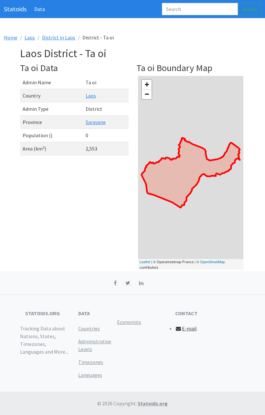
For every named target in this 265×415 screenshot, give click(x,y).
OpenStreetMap (212, 261)
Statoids (15, 9)
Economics (129, 322)
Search (249, 9)
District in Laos (58, 37)
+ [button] (147, 84)
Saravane (96, 122)
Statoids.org (153, 403)
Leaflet (145, 261)
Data (39, 9)
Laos (30, 37)
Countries (89, 328)
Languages (90, 375)
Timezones (90, 362)
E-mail (189, 328)
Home (10, 37)
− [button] (147, 94)
